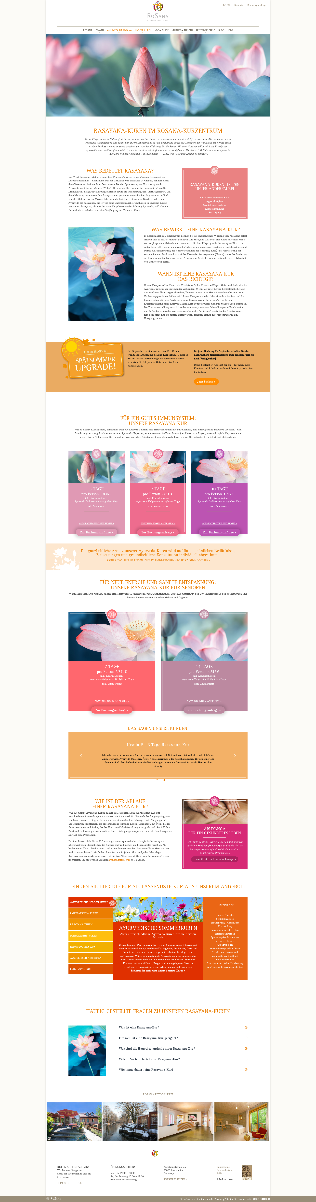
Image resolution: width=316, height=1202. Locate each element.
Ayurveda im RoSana (119, 30)
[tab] (157, 779)
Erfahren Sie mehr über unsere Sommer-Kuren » (158, 970)
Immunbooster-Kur (82, 946)
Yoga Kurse (162, 30)
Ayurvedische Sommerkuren (89, 902)
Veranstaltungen (182, 30)
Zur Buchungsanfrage (95, 532)
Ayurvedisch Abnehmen (86, 957)
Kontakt (238, 5)
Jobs (230, 30)
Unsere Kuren (143, 30)
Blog (221, 30)
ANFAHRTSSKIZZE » (175, 1179)
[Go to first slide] (235, 755)
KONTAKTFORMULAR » (70, 1189)
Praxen (99, 30)
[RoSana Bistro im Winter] (130, 1140)
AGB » (220, 1173)
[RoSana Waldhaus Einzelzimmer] (241, 1140)
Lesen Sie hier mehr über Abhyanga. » (215, 859)
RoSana (87, 30)
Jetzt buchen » (206, 381)
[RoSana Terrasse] (74, 1140)
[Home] (158, 10)
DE (224, 5)
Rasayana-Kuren (81, 924)
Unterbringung (205, 30)
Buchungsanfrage (257, 5)
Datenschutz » (224, 1170)
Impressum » (223, 1166)
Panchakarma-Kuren (84, 913)
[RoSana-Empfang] (185, 1140)
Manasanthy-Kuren (83, 935)
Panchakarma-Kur (119, 859)
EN (228, 5)
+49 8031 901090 (258, 1199)
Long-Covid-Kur (80, 968)
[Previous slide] (81, 755)
